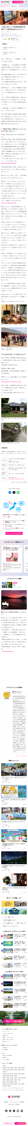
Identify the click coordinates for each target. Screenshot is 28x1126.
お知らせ (5, 1057)
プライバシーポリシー (14, 1102)
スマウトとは (6, 1031)
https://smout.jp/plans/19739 (8, 203)
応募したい (21, 1123)
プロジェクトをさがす (8, 1033)
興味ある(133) (9, 1123)
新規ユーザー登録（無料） (14, 1021)
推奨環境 (22, 1102)
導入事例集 (5, 1049)
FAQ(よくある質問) (7, 1055)
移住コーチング (6, 1041)
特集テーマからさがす (8, 1037)
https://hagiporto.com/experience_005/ (11, 381)
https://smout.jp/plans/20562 (8, 163)
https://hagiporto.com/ (8, 651)
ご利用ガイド (6, 1047)
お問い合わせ (11, 1104)
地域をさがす (6, 1035)
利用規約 (6, 1102)
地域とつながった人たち (8, 1039)
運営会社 (18, 1104)
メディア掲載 (6, 1059)
